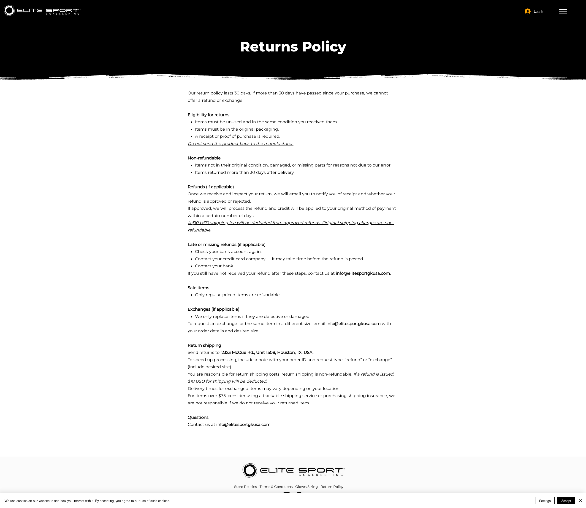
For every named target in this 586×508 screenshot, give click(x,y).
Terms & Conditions (276, 486)
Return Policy (331, 486)
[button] (563, 11)
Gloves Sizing (306, 486)
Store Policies (245, 486)
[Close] (580, 500)
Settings (545, 500)
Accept (566, 500)
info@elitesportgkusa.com (363, 273)
